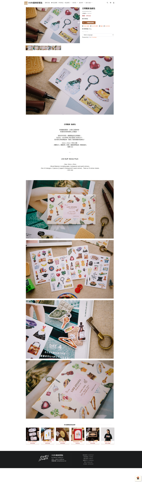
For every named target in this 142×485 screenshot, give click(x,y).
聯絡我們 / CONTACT (88, 455)
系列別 (74, 2)
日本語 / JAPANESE (88, 464)
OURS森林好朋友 (35, 3)
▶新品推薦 (54, 2)
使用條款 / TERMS (88, 456)
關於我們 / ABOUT (88, 458)
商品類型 (67, 2)
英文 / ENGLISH (88, 462)
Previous (27, 22)
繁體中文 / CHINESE (88, 460)
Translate (94, 37)
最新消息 (47, 2)
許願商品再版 (90, 22)
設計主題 (88, 2)
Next (78, 22)
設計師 (81, 2)
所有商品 (61, 2)
